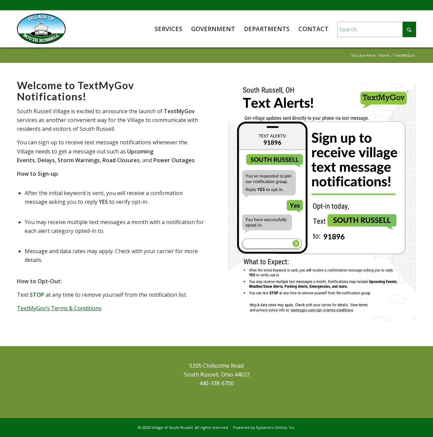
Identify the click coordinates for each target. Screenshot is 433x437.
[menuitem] (168, 28)
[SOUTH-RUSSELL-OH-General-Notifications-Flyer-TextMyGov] (322, 201)
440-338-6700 (216, 383)
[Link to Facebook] (411, 5)
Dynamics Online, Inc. (275, 427)
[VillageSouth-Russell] (41, 28)
